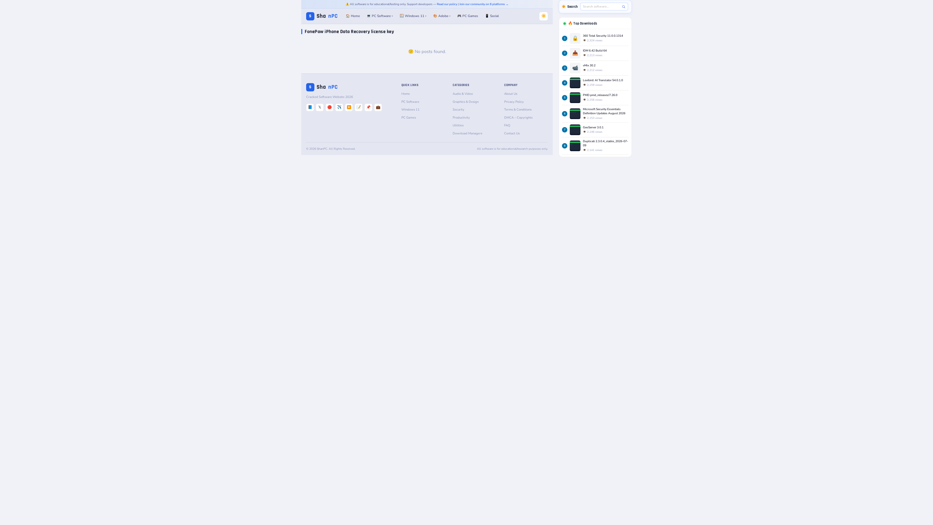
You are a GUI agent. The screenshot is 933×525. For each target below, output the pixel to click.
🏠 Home (353, 16)
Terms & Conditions (518, 109)
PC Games (408, 117)
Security (458, 109)
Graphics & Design (466, 102)
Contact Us (512, 133)
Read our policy (447, 4)
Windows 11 (410, 109)
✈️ (339, 107)
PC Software (410, 102)
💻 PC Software (380, 16)
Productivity (461, 117)
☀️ (543, 16)
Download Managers (467, 133)
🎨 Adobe (441, 16)
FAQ (507, 125)
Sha (323, 16)
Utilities (458, 125)
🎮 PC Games (467, 16)
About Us (510, 94)
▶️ (349, 107)
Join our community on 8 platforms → (484, 4)
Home (405, 94)
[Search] (623, 7)
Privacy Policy (514, 102)
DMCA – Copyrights (518, 117)
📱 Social (492, 16)
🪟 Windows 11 (413, 16)
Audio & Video (463, 94)
